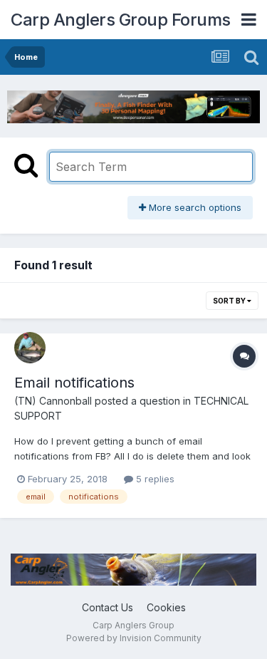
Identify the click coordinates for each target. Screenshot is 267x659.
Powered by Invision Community (133, 638)
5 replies (153, 478)
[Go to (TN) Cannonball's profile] (30, 347)
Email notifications (74, 382)
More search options (193, 207)
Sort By (230, 300)
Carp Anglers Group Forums (121, 19)
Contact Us (107, 607)
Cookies (166, 607)
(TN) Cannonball (53, 401)
